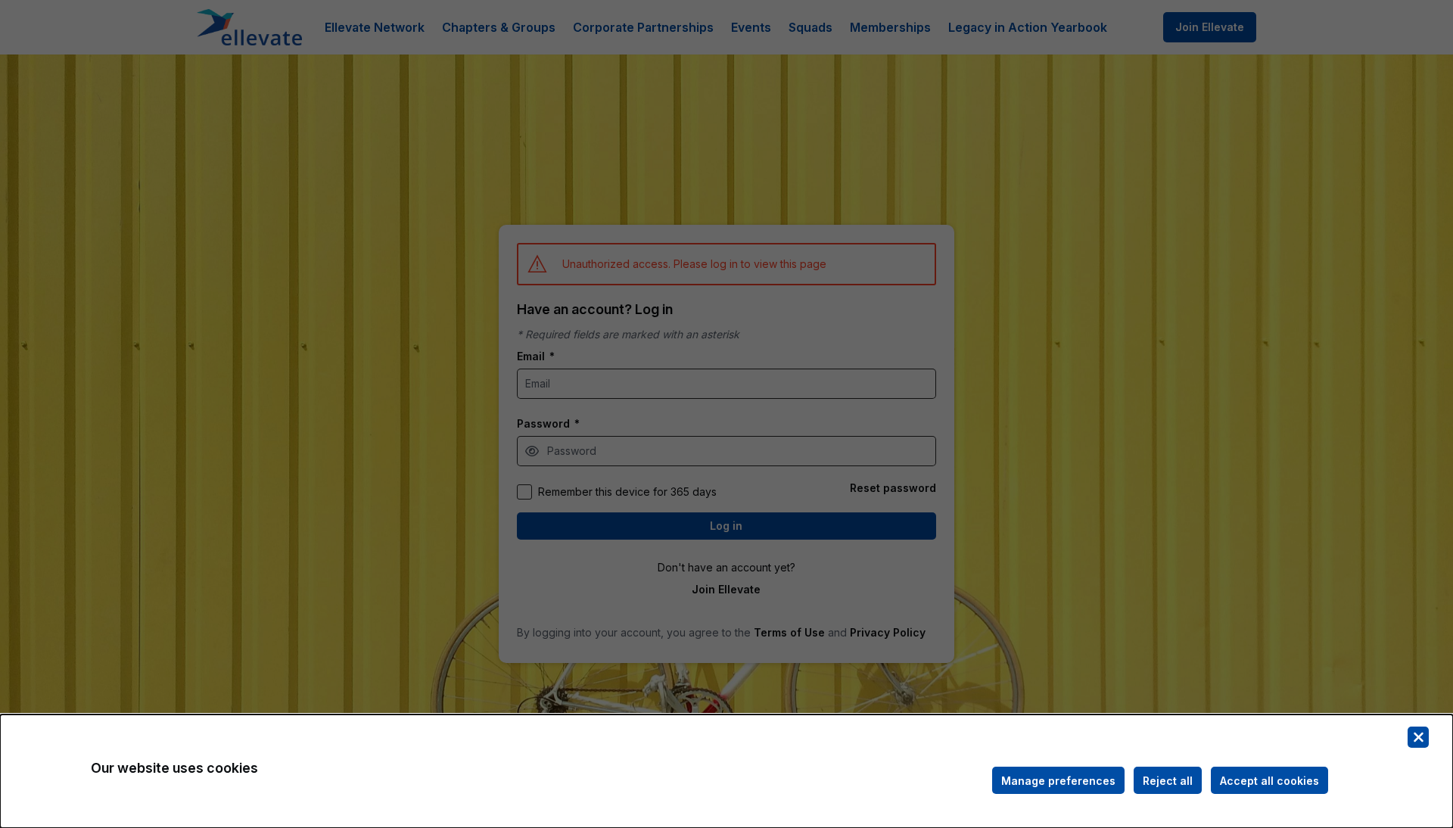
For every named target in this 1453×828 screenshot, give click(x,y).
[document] (726, 771)
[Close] (1418, 737)
